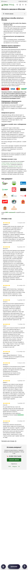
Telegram (14, 466)
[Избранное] (17, 5)
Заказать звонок (14, 459)
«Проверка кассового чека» (15, 166)
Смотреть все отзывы (8, 441)
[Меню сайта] (26, 5)
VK (19, 466)
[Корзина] (20, 5)
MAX (9, 466)
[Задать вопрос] (24, 566)
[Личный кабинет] (23, 5)
